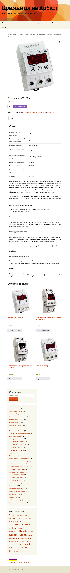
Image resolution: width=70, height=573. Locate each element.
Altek (22, 515)
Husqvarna (14, 531)
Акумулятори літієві (14, 422)
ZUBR (17, 548)
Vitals (28, 544)
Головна (9, 34)
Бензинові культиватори (18, 474)
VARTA (23, 545)
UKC (20, 545)
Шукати (13, 399)
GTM (25, 528)
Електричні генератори (16, 436)
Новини (4, 27)
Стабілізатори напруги (15, 500)
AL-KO (18, 515)
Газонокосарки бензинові (16, 431)
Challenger (21, 519)
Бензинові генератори (17, 441)
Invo (32, 531)
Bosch (16, 518)
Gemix (15, 528)
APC (29, 515)
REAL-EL (24, 541)
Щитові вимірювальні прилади (17, 503)
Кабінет (31, 23)
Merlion (11, 541)
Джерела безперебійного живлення (19, 433)
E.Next (29, 522)
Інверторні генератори (17, 439)
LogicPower (14, 538)
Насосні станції (13, 486)
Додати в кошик (20, 107)
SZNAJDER (15, 545)
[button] (59, 42)
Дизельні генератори (17, 447)
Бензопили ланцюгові (15, 428)
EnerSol (27, 524)
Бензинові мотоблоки (17, 477)
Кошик (12, 23)
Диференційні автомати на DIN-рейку (21, 466)
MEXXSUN (17, 541)
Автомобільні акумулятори (16, 414)
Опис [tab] (11, 118)
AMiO (26, 515)
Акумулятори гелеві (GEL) (16, 419)
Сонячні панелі (13, 497)
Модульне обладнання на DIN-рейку (24, 34)
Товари (4, 23)
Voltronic (12, 548)
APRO (11, 518)
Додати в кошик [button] (14, 330)
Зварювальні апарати (15, 453)
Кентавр (13, 551)
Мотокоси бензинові (15, 483)
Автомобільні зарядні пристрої (18, 417)
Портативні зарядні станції (16, 488)
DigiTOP (52, 112)
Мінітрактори (13, 456)
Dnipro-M (19, 521)
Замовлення (21, 23)
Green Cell (20, 528)
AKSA (13, 515)
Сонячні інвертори (14, 494)
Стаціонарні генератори (18, 450)
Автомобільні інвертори (16, 411)
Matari (23, 538)
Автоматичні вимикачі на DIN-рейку (21, 461)
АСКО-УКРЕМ (25, 548)
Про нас (54, 23)
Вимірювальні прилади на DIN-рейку (21, 464)
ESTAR (32, 525)
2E (10, 515)
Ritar (31, 541)
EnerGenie (18, 524)
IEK (29, 531)
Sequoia (11, 545)
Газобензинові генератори (18, 444)
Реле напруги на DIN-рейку (44, 34)
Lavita (30, 535)
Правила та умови (43, 23)
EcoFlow (11, 525)
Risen (28, 541)
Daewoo (28, 518)
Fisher (10, 528)
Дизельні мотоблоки (17, 480)
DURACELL (26, 522)
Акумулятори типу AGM (15, 425)
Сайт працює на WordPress (15, 569)
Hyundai (23, 531)
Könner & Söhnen (18, 534)
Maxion (28, 538)
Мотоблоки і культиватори (17, 472)
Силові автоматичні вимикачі (17, 491)
